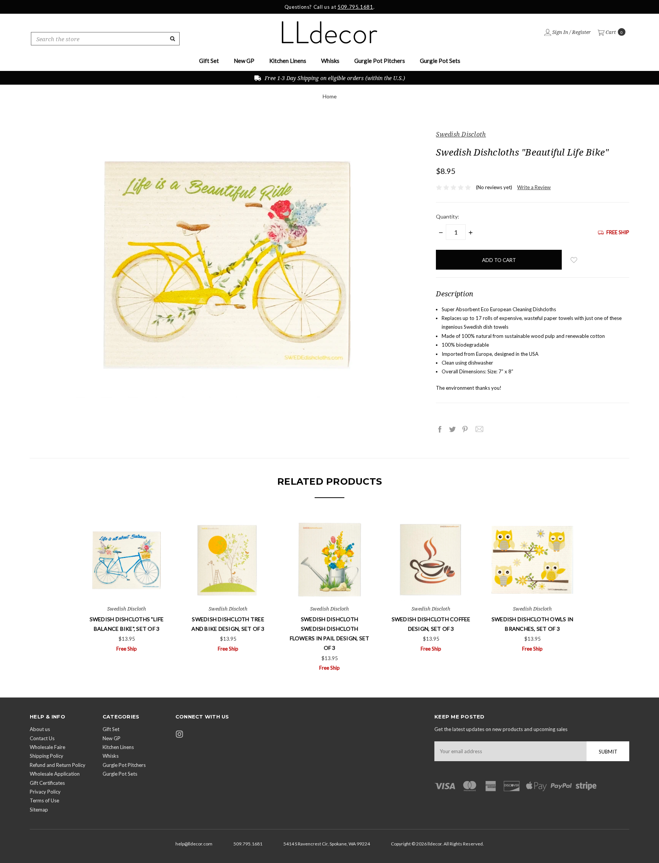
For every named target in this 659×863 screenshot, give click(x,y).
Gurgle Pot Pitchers (379, 60)
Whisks (330, 60)
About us (40, 729)
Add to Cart (127, 586)
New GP (244, 60)
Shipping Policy (46, 756)
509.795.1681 (355, 7)
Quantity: (447, 216)
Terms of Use (44, 800)
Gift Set (209, 60)
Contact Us (42, 738)
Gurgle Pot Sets (440, 60)
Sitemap (39, 810)
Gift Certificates (47, 783)
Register (581, 32)
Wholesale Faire (47, 747)
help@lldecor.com (193, 844)
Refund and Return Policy (57, 765)
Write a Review (534, 187)
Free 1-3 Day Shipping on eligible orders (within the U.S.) (334, 78)
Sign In (559, 32)
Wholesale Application (55, 774)
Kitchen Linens (287, 60)
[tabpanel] (126, 586)
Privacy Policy (45, 792)
